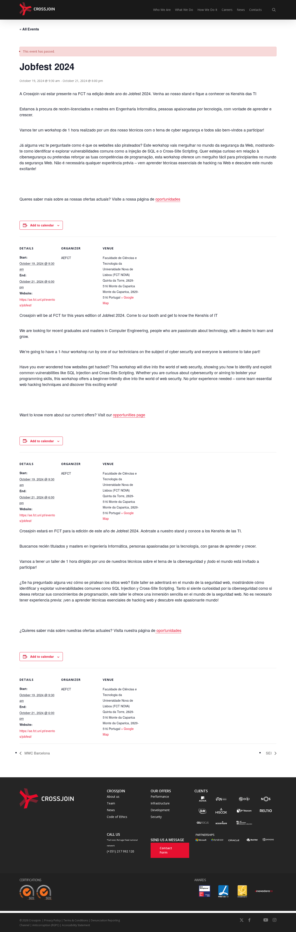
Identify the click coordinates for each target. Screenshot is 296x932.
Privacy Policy (52, 920)
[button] (113, 796)
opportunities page (129, 414)
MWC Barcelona (37, 753)
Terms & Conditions (75, 920)
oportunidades (167, 199)
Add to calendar (42, 225)
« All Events (29, 29)
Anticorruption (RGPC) (45, 925)
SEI (269, 753)
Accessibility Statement (76, 925)
